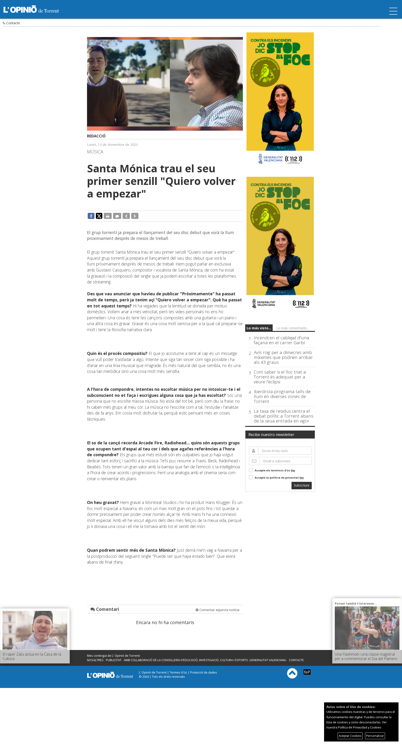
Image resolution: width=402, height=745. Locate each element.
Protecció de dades (203, 672)
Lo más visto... (259, 328)
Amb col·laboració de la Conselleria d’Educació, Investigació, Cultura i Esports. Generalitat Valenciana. (205, 660)
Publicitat (113, 660)
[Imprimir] (108, 216)
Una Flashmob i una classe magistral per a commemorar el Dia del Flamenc (366, 656)
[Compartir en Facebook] (91, 216)
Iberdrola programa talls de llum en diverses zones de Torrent (282, 396)
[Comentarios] (117, 216)
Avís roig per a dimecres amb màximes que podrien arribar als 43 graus (283, 357)
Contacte (13, 23)
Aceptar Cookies (350, 736)
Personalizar (375, 736)
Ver (293, 470)
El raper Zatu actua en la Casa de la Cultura (32, 656)
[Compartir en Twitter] (99, 215)
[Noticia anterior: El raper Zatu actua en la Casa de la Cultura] (126, 216)
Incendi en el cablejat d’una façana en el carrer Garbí (281, 340)
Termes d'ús (178, 672)
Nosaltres (95, 660)
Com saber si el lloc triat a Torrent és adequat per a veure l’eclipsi (280, 377)
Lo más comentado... (292, 328)
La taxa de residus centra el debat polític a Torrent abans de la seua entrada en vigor (283, 416)
